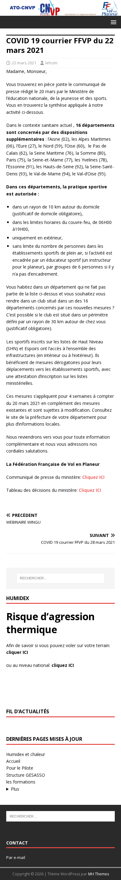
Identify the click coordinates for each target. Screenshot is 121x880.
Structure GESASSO (25, 775)
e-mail (19, 857)
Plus (15, 789)
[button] (112, 21)
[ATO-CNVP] (60, 12)
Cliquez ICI (93, 477)
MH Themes (98, 874)
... (46, 789)
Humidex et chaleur (25, 754)
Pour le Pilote (19, 768)
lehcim (51, 63)
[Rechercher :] (61, 578)
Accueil (13, 761)
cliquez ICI (63, 665)
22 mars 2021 (24, 63)
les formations (20, 782)
